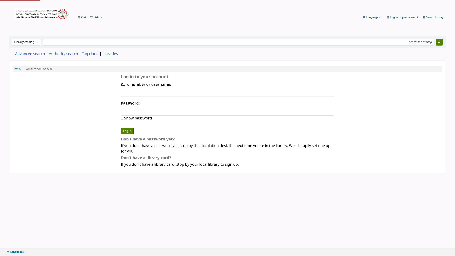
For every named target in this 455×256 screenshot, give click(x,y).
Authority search (63, 54)
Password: (130, 103)
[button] (82, 17)
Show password (137, 118)
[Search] (439, 42)
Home (17, 69)
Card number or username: (146, 84)
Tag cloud (90, 54)
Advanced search (30, 54)
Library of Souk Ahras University (24, 12)
